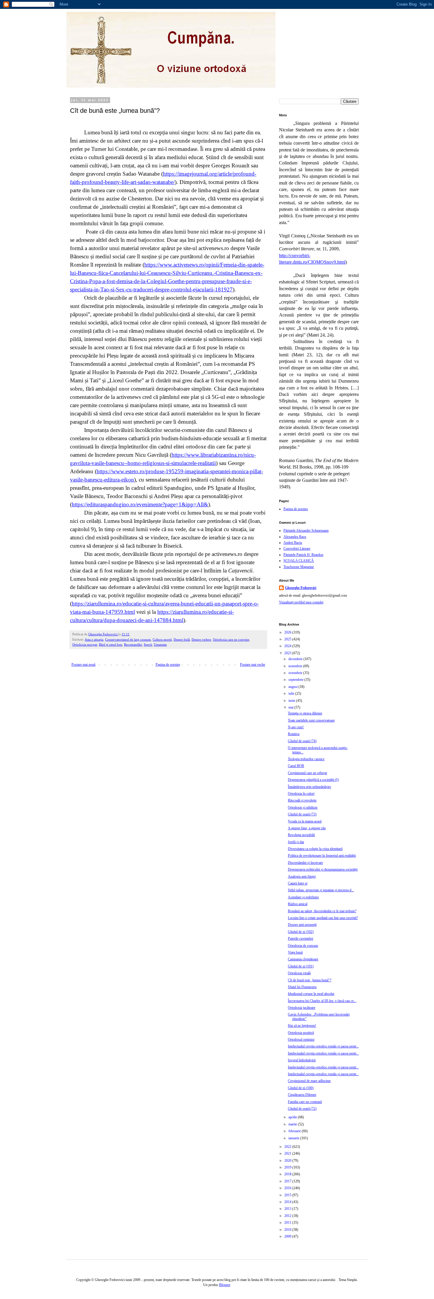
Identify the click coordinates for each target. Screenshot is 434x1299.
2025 (288, 639)
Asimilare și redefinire (303, 897)
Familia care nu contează (305, 1102)
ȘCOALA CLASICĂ (298, 561)
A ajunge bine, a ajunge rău (307, 828)
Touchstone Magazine (298, 567)
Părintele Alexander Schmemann (306, 530)
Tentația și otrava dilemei (305, 713)
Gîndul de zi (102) (301, 932)
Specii (148, 644)
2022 (288, 1147)
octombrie (295, 673)
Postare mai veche (252, 664)
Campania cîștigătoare (303, 959)
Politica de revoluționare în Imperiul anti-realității (322, 856)
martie (293, 1124)
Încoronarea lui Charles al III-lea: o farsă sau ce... (322, 1001)
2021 (288, 1153)
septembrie (296, 680)
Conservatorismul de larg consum (128, 639)
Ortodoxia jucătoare (301, 1008)
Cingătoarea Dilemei (302, 1095)
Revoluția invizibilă (301, 835)
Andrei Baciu (292, 543)
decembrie (296, 659)
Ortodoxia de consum (303, 946)
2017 (288, 1181)
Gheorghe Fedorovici (300, 588)
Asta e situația (94, 639)
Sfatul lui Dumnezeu (302, 987)
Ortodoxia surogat (84, 644)
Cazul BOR (296, 766)
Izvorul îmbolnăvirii (302, 1060)
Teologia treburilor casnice (306, 759)
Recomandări (133, 644)
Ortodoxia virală (299, 973)
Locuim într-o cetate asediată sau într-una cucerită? (323, 918)
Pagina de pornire (168, 664)
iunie (292, 701)
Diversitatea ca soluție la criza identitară (315, 849)
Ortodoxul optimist (301, 1039)
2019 (288, 1167)
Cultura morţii (162, 639)
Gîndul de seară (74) (302, 741)
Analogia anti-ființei (302, 876)
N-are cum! (296, 727)
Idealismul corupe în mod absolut (311, 994)
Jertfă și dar (296, 842)
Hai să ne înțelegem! (302, 1026)
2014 (288, 1202)
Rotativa (293, 734)
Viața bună (295, 952)
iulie (291, 693)
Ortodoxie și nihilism (302, 807)
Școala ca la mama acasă (305, 821)
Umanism (160, 644)
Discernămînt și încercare (305, 863)
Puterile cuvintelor (300, 938)
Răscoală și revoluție (302, 800)
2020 (288, 1160)
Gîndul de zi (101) (301, 966)
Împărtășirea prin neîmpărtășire (309, 787)
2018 (288, 1174)
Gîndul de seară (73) (302, 814)
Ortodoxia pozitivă (301, 1033)
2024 (288, 646)
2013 (288, 1209)
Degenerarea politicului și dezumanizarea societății (323, 869)
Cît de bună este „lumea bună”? (309, 980)
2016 (288, 1188)
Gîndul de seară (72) (302, 1109)
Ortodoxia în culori (301, 794)
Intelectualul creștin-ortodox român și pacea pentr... (323, 1046)
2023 (288, 653)
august (293, 687)
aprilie (293, 1117)
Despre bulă (182, 639)
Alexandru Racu (294, 537)
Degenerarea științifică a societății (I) (313, 780)
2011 (288, 1222)
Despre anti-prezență (302, 925)
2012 (288, 1216)
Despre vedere (201, 639)
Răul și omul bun (110, 644)
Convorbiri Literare (296, 548)
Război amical (297, 904)
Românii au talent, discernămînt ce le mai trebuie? (322, 911)
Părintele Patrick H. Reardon (303, 555)
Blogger (224, 1285)
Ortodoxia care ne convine (231, 639)
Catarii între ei (297, 883)
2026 (288, 632)
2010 (288, 1230)
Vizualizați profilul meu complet (301, 602)
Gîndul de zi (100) (301, 1088)
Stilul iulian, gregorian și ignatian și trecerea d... (321, 890)
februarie (295, 1131)
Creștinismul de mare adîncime (309, 1081)
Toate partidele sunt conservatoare (311, 720)
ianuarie (294, 1138)
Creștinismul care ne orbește (307, 773)
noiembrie (295, 666)
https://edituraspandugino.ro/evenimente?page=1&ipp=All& (140, 504)
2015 (288, 1195)
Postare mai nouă (83, 664)
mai (291, 707)
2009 (288, 1236)
